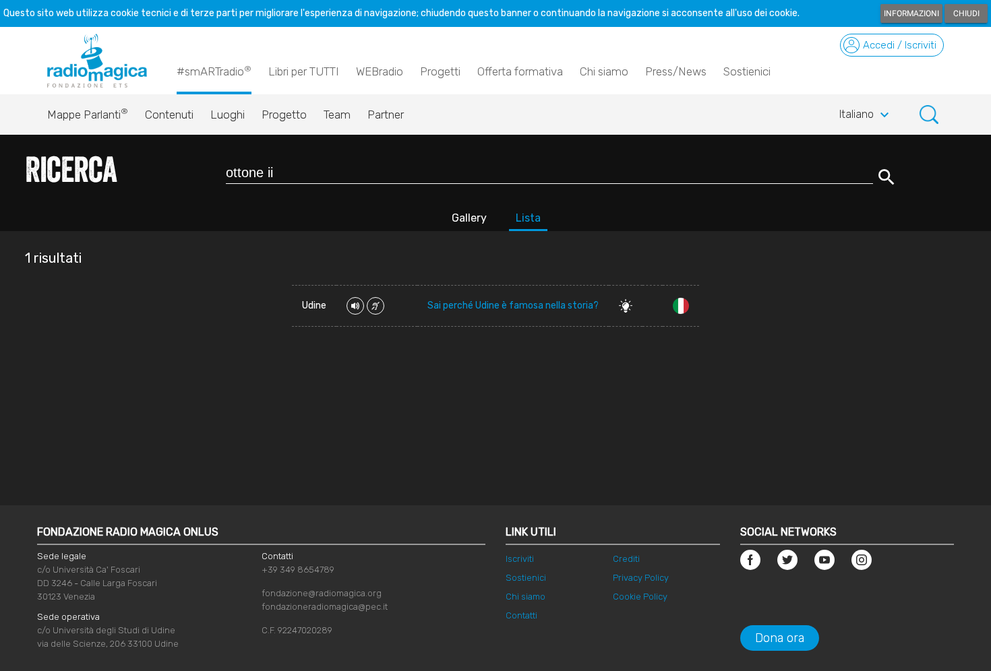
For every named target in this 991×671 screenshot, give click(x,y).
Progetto (284, 114)
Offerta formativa (520, 71)
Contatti (521, 615)
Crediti (626, 559)
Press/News (676, 71)
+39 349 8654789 (298, 570)
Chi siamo (604, 71)
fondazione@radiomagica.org (322, 593)
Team (337, 114)
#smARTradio (214, 71)
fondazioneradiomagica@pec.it (325, 607)
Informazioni (911, 13)
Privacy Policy (641, 578)
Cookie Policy (640, 597)
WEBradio (379, 71)
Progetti (440, 71)
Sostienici (747, 71)
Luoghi (227, 114)
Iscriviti (520, 559)
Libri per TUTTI (303, 71)
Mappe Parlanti (87, 113)
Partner (385, 114)
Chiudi (966, 13)
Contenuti (169, 114)
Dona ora (779, 638)
